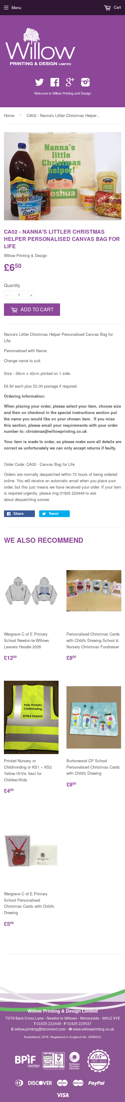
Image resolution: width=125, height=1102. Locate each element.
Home (9, 115)
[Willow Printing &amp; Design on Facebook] (54, 84)
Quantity (12, 285)
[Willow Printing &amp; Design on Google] (70, 84)
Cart (117, 7)
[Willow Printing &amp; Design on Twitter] (39, 84)
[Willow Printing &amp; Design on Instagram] (85, 84)
